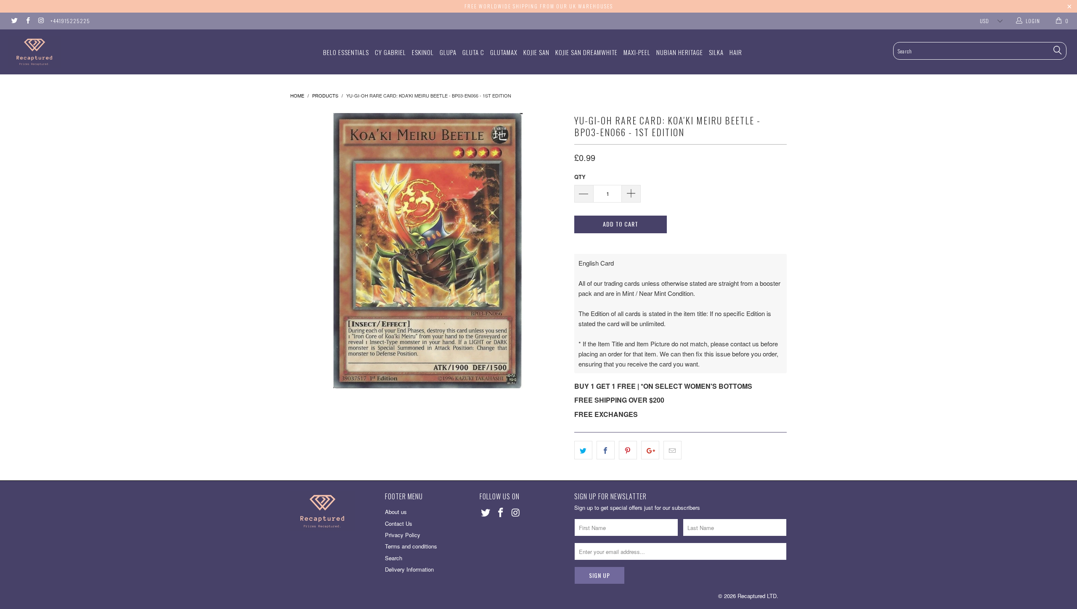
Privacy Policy (402, 535)
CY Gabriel (390, 52)
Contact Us (398, 523)
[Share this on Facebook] (606, 450)
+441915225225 (70, 20)
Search (393, 558)
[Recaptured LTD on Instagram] (40, 20)
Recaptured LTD (757, 596)
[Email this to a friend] (672, 450)
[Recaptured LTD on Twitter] (14, 20)
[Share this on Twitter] (583, 450)
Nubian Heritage (679, 52)
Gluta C (473, 52)
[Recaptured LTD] (90, 51)
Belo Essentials (346, 52)
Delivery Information (409, 569)
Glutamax (503, 52)
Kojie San (536, 52)
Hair (735, 52)
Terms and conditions (411, 546)
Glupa (448, 52)
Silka (716, 52)
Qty (580, 177)
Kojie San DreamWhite (586, 52)
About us (396, 512)
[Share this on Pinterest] (628, 450)
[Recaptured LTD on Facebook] (27, 20)
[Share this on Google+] (650, 450)
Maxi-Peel (636, 52)
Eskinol (423, 52)
